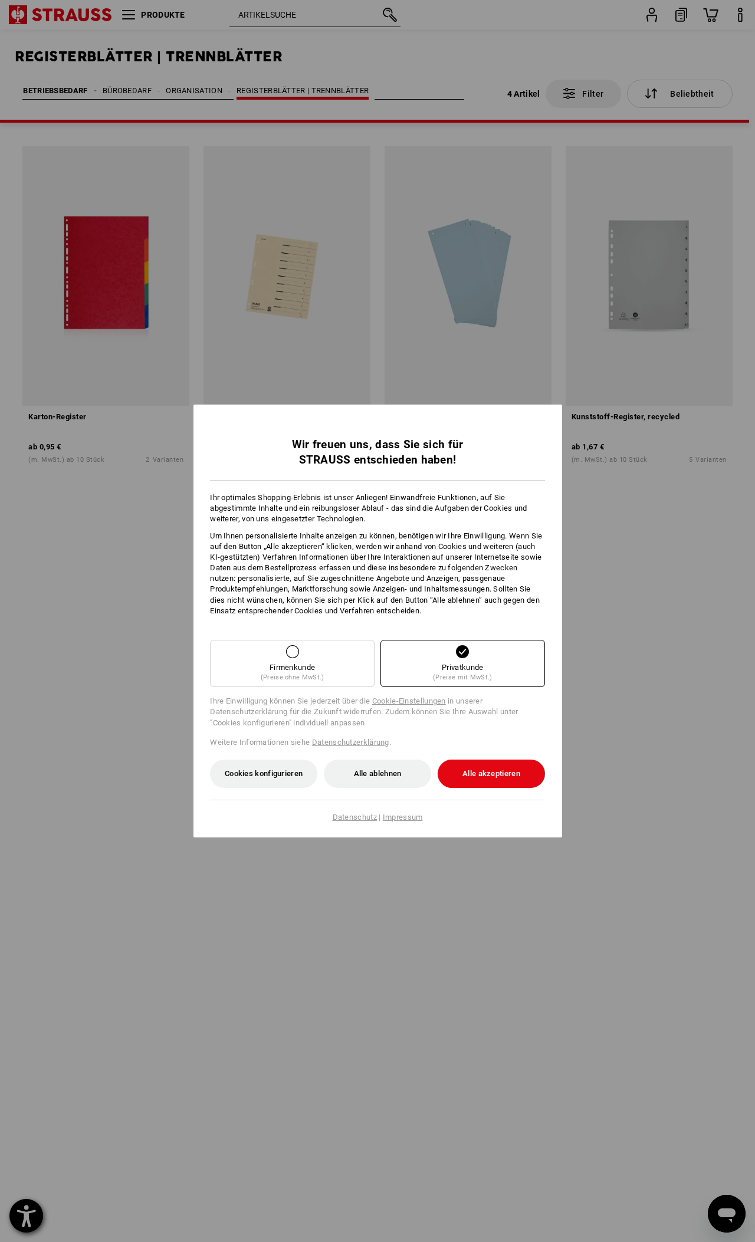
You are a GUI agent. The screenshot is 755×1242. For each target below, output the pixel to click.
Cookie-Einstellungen (409, 700)
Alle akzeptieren (491, 773)
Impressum (403, 817)
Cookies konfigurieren (264, 773)
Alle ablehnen (378, 773)
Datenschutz (355, 817)
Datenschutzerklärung (350, 742)
